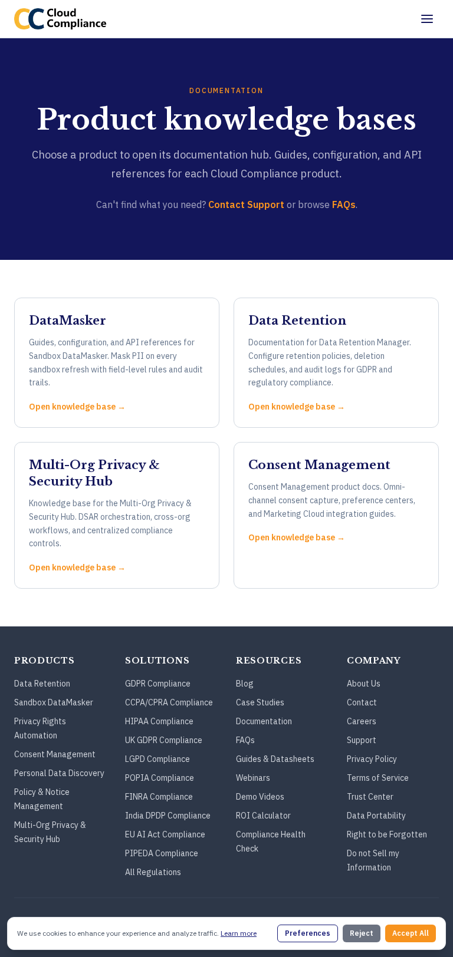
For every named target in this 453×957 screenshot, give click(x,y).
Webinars (253, 778)
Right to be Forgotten (387, 834)
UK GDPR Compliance (163, 740)
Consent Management (55, 754)
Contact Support (246, 204)
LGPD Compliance (157, 759)
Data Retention (42, 683)
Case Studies (260, 702)
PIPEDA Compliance (161, 853)
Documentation (264, 721)
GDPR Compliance (158, 683)
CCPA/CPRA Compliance (169, 702)
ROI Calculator (263, 815)
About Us (363, 683)
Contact (362, 702)
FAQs (344, 204)
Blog (245, 683)
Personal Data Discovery (59, 773)
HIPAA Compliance (159, 721)
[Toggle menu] (427, 19)
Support (361, 740)
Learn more (239, 933)
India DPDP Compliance (168, 815)
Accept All (410, 933)
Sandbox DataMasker (53, 702)
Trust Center (370, 796)
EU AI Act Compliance (165, 834)
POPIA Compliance (159, 778)
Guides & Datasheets (275, 759)
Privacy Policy (372, 759)
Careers (361, 721)
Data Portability (376, 815)
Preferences (307, 933)
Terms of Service (378, 778)
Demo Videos (260, 796)
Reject (361, 933)
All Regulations (153, 872)
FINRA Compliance (159, 796)
